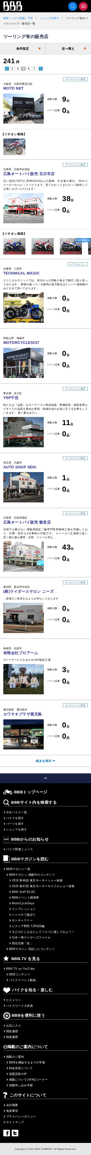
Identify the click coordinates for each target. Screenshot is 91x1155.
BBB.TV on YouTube (20, 968)
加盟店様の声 (18, 1074)
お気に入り (13, 1025)
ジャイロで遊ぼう (24, 914)
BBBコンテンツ (19, 974)
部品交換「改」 (22, 943)
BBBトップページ (30, 792)
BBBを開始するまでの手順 (27, 1062)
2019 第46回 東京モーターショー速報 (37, 880)
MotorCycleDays (23, 903)
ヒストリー (13, 1000)
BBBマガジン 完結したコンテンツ (32, 949)
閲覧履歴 (12, 1031)
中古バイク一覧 (16, 812)
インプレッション (24, 909)
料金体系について (21, 1068)
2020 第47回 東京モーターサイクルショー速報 (43, 886)
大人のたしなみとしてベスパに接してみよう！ (43, 931)
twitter (15, 1133)
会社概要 (12, 1105)
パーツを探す (15, 823)
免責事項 (12, 1110)
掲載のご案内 (15, 1056)
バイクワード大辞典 (19, 1005)
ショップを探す (49, 18)
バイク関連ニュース (19, 849)
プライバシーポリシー (21, 1116)
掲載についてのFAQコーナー (28, 1079)
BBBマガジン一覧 (18, 869)
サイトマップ (15, 1122)
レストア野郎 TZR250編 (28, 926)
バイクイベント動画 (22, 980)
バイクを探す (15, 818)
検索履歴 (12, 1037)
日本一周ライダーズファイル (31, 937)
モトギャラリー (22, 920)
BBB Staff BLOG (23, 891)
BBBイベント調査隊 (25, 897)
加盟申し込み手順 (21, 1085)
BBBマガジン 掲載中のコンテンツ (32, 874)
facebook (6, 1133)
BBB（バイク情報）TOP (18, 18)
